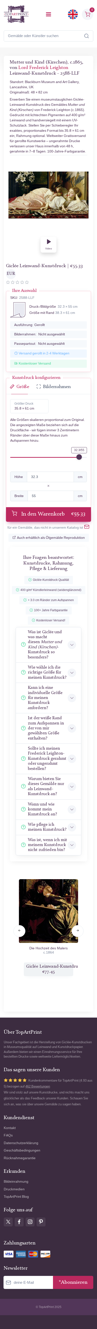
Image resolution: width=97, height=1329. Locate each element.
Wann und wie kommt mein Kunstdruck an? (42, 809)
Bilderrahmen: (39, 334)
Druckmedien (14, 1189)
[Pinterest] (41, 1222)
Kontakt (10, 1128)
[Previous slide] (19, 931)
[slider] (79, 457)
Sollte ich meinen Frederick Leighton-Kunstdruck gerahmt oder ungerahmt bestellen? (47, 758)
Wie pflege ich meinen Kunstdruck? (47, 827)
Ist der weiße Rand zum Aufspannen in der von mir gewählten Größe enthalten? (46, 728)
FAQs (8, 1135)
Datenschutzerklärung (21, 1143)
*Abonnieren (73, 1282)
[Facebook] (19, 1222)
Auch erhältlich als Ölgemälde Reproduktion (51, 538)
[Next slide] (78, 931)
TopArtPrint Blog (16, 1197)
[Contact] (87, 528)
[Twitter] (8, 1222)
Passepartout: (39, 344)
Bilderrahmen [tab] (57, 387)
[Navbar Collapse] (48, 14)
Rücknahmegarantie (20, 1158)
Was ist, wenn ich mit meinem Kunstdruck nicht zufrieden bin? (47, 845)
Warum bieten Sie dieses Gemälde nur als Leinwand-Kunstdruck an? (46, 786)
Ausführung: (29, 325)
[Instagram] (30, 1222)
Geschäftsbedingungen (22, 1150)
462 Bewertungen (37, 1086)
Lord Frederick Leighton (43, 67)
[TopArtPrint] (16, 14)
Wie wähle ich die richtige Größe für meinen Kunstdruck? (47, 672)
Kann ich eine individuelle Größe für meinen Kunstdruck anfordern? (45, 698)
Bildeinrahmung (16, 1181)
